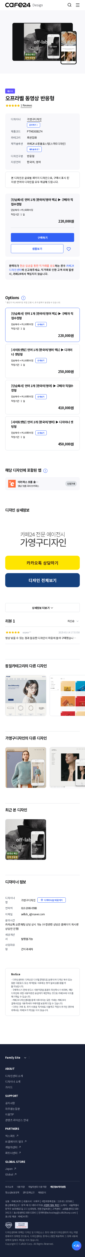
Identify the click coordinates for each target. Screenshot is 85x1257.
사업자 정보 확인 (51, 1205)
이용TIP (9, 1114)
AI (77, 1245)
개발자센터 (11, 1147)
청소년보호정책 (12, 1192)
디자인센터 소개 (14, 1076)
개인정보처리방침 (58, 1186)
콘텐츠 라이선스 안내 (16, 1120)
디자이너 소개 (12, 1081)
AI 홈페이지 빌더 (14, 1141)
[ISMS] (16, 1225)
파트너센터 (11, 1153)
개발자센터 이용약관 (37, 1186)
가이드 (8, 1087)
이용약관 (21, 1186)
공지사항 (10, 1103)
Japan (8, 1168)
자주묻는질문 (12, 1108)
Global (9, 1174)
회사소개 (9, 1186)
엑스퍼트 (10, 1136)
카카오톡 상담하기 (42, 563)
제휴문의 (42, 1192)
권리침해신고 (28, 1192)
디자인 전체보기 (43, 580)
